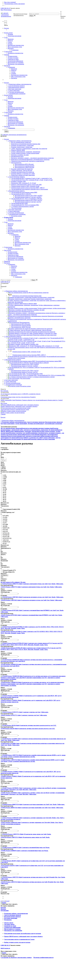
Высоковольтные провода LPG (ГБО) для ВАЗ (28, 195)
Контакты (11, 48)
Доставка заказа (9, 924)
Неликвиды (8, 919)
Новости (10, 40)
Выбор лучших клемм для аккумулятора (13, 412)
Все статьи (4, 403)
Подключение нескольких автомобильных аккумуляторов (22, 933)
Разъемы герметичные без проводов (22, 169)
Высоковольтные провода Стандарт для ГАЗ (28, 202)
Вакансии (11, 39)
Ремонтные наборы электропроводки (16, 913)
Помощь (6, 54)
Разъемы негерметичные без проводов (22, 172)
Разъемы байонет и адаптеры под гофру (23, 173)
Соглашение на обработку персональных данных (16, 957)
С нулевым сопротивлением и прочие (22, 206)
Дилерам (10, 34)
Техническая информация (15, 61)
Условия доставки (13, 58)
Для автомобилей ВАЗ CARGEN (21, 194)
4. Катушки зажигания (14, 89)
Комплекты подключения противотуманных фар (25, 144)
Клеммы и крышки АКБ (18, 181)
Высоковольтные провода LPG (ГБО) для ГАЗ (28, 200)
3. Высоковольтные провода (16, 87)
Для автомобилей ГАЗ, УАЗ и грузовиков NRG (25, 205)
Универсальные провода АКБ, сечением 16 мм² (25, 186)
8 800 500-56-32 (5, 8)
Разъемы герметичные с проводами (21, 147)
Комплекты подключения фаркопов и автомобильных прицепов (30, 159)
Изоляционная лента (17, 156)
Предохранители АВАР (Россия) (24, 167)
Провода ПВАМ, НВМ (18, 150)
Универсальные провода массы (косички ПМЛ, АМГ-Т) (27, 187)
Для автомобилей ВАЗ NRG (19, 203)
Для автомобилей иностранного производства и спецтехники (29, 189)
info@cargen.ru (5, 948)
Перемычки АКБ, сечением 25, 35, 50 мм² (23, 183)
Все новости (4, 390)
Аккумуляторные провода (12, 915)
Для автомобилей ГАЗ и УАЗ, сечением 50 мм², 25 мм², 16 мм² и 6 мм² (32, 180)
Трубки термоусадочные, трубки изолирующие (25, 153)
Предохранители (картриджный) (24, 166)
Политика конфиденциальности (43, 957)
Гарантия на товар (13, 59)
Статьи (10, 42)
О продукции (8, 51)
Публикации (5, 910)
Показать (3, 579)
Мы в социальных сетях (15, 47)
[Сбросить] (2, 577)
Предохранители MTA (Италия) (24, 164)
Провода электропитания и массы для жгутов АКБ (26, 184)
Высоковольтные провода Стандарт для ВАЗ (28, 197)
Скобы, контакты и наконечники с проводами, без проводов (29, 148)
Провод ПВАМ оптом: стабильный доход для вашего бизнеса (19, 406)
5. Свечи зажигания (13, 90)
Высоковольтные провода (12, 916)
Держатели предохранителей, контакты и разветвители (27, 161)
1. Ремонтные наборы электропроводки (19, 84)
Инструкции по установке (15, 62)
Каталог (6, 28)
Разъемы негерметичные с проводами (22, 145)
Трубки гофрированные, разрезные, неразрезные (25, 151)
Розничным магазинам (14, 36)
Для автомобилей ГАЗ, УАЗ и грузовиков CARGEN (27, 198)
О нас (6, 37)
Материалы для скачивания (16, 64)
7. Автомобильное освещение (16, 93)
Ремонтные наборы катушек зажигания (23, 175)
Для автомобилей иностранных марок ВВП (24, 192)
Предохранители (16, 162)
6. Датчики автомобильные (16, 92)
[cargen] (3, 902)
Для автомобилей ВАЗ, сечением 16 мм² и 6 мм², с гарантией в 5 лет (31, 178)
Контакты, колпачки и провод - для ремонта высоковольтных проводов (32, 158)
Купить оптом (8, 32)
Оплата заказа (8, 922)
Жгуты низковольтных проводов (21, 142)
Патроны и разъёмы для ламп (20, 155)
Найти (6, 131)
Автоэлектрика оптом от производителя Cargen (15, 409)
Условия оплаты (12, 56)
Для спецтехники (16, 208)
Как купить (7, 250)
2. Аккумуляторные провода (16, 86)
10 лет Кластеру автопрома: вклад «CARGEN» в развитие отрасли (20, 394)
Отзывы (10, 43)
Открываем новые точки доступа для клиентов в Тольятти (18, 397)
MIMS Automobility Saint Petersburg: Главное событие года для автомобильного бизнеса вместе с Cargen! (32, 400)
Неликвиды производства (15, 53)
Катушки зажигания (10, 918)
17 (8, 901)
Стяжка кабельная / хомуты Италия (21, 170)
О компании (11, 67)
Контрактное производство (16, 45)
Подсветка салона (16, 216)
